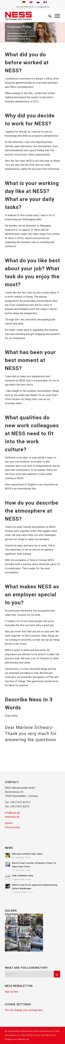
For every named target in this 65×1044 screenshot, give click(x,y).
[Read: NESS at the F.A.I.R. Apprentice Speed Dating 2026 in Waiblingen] (8, 886)
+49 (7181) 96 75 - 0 (28, 7)
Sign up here (11, 991)
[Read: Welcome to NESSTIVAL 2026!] (8, 855)
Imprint (9, 823)
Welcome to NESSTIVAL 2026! (27, 854)
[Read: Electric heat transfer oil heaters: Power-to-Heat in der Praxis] (8, 864)
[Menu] (55, 16)
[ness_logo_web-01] (27, 16)
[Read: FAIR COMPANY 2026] (8, 877)
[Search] (48, 16)
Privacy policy (12, 827)
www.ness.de (12, 816)
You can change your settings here (24, 1010)
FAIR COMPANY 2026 (22, 875)
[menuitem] (48, 16)
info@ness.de (43, 7)
